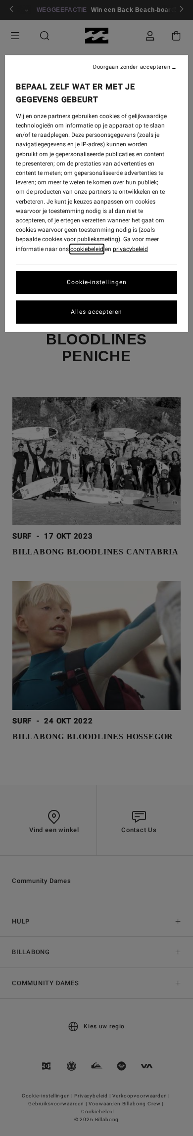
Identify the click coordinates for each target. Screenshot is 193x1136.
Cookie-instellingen (97, 282)
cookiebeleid (86, 249)
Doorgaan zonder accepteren (131, 67)
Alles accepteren (96, 311)
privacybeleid (130, 249)
